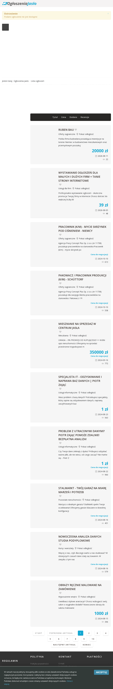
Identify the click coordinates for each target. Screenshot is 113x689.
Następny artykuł (64, 644)
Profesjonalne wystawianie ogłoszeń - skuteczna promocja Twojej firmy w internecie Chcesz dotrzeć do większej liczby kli (82, 196)
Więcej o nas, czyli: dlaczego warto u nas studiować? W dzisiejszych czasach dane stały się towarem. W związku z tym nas (83, 556)
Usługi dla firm (64, 188)
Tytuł (55, 117)
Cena (64, 117)
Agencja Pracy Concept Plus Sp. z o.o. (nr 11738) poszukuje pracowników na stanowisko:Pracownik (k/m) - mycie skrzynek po (80, 246)
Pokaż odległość (86, 134)
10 (93, 639)
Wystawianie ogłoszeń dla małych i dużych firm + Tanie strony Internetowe (79, 177)
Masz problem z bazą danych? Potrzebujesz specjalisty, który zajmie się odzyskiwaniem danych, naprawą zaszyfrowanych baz (83, 400)
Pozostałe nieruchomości (69, 499)
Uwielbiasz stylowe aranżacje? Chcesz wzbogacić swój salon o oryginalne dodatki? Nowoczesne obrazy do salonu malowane (82, 604)
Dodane (74, 117)
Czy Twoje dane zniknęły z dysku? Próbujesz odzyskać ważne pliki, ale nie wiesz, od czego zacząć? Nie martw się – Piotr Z (82, 454)
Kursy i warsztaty (66, 548)
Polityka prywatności (39, 663)
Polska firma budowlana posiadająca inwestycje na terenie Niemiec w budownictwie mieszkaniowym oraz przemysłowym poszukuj (82, 142)
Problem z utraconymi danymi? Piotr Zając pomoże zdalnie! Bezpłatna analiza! (81, 435)
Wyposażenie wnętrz (67, 596)
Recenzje (85, 117)
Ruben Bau (66, 130)
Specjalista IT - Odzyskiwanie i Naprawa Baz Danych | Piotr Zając (80, 381)
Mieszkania (63, 335)
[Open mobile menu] (5, 27)
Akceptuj (101, 672)
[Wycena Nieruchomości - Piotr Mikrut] (70, 98)
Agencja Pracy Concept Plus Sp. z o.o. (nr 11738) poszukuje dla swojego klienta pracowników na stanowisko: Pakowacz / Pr (80, 295)
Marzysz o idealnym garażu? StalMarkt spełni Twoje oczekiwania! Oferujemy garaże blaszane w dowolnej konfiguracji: (82, 507)
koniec (87, 644)
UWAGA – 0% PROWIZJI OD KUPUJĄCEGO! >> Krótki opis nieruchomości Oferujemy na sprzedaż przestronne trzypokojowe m (81, 343)
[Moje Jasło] (56, 52)
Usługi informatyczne (67, 392)
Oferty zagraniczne (66, 134)
